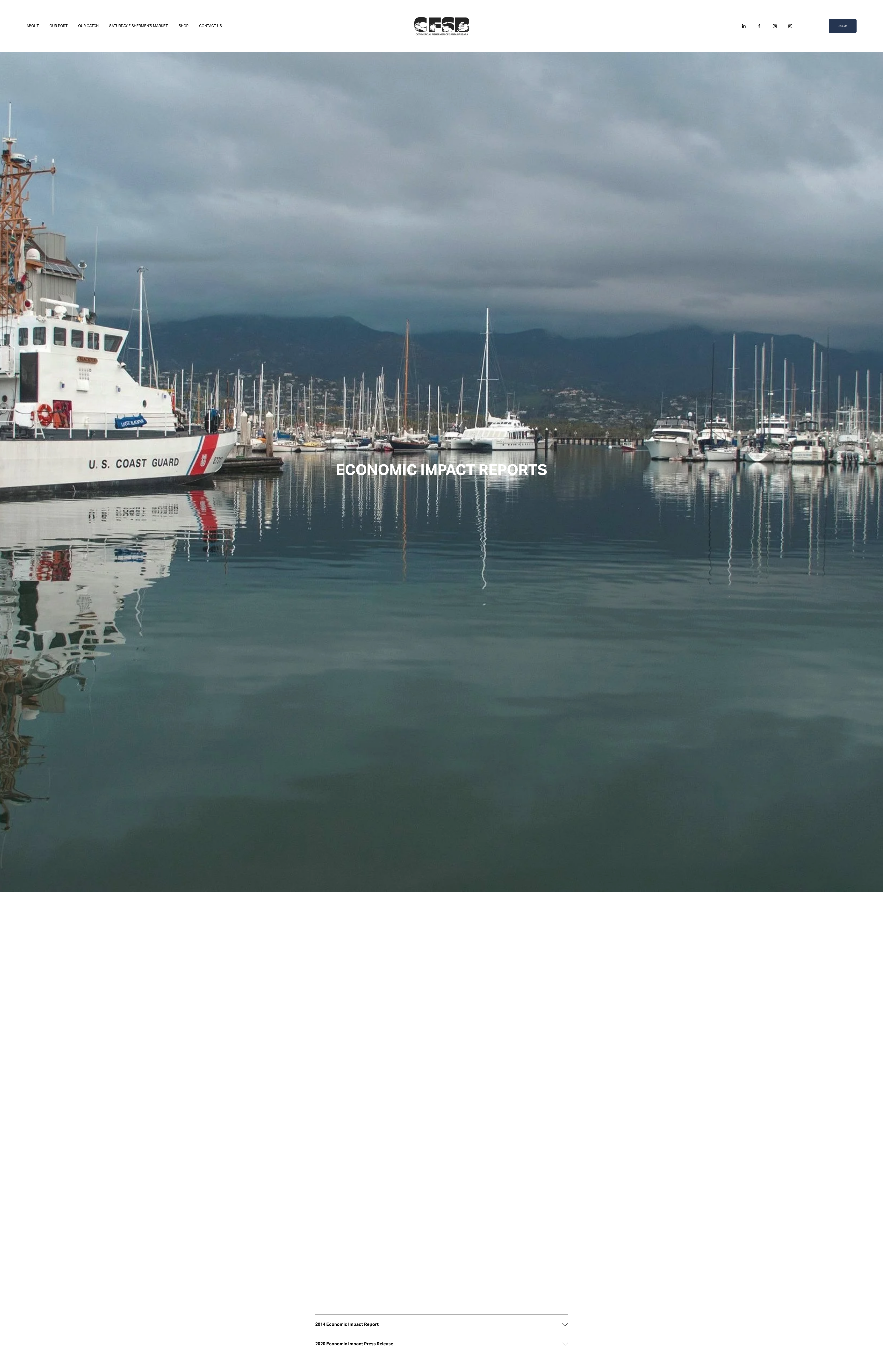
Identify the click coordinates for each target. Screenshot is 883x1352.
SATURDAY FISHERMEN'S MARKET (138, 25)
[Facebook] (759, 26)
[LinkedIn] (743, 26)
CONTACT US (210, 25)
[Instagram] (774, 26)
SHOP (184, 25)
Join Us (842, 26)
